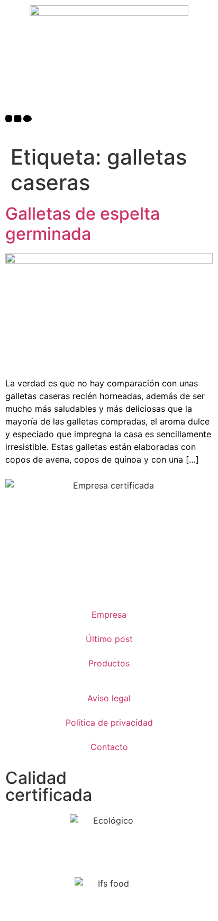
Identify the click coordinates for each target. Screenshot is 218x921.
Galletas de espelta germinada (82, 223)
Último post (109, 639)
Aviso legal (109, 698)
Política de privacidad (109, 722)
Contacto (109, 747)
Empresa (109, 614)
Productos (109, 663)
